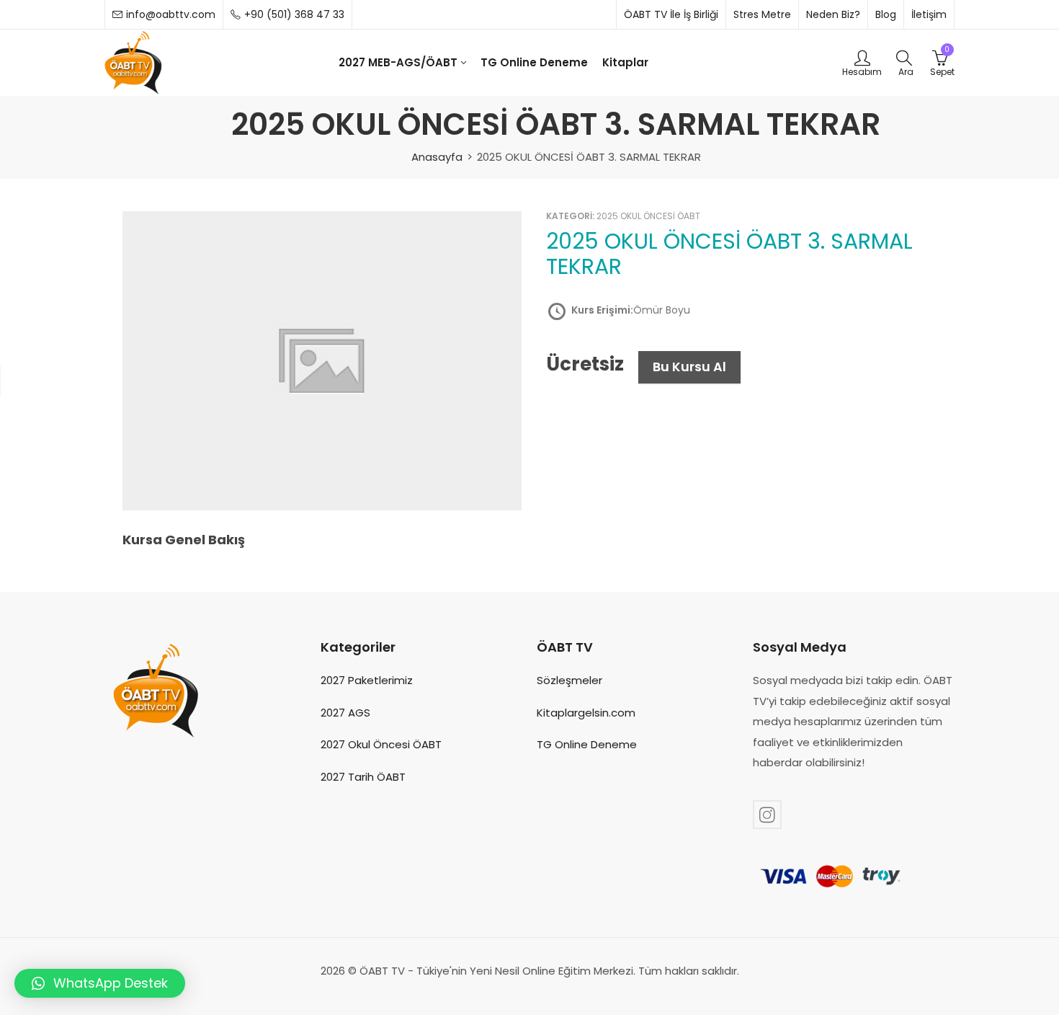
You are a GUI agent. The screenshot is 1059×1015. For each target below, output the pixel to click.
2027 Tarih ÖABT (363, 776)
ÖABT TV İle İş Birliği (671, 14)
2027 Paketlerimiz (367, 680)
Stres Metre (762, 14)
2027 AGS (345, 712)
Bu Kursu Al (689, 367)
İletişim (929, 14)
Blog (885, 14)
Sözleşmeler (569, 680)
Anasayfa (437, 156)
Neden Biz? (833, 14)
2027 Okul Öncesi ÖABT (381, 744)
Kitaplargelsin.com (586, 712)
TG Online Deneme (587, 744)
